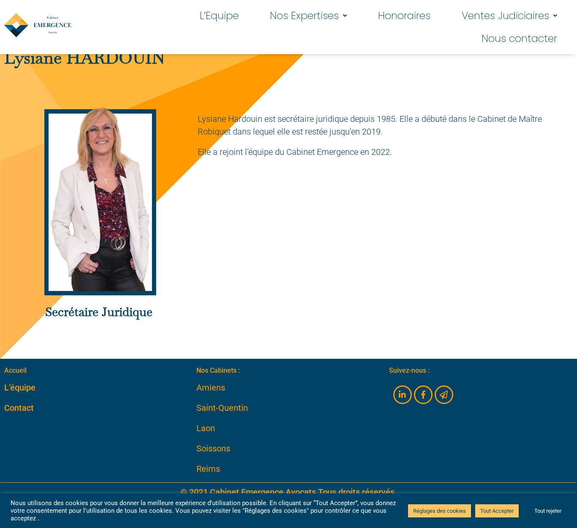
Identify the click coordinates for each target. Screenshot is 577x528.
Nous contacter (519, 38)
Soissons (213, 448)
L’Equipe (219, 15)
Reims (208, 469)
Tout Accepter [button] (497, 511)
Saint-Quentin (222, 408)
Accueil (15, 370)
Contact (19, 408)
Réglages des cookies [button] (439, 511)
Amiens (210, 387)
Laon (205, 428)
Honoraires (404, 15)
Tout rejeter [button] (547, 511)
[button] (308, 15)
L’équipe (19, 387)
